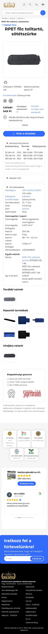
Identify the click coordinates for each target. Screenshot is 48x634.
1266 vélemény (24, 478)
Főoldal (5, 18)
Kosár (4, 597)
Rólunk (29, 594)
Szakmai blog (32, 622)
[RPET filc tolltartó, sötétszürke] (11, 101)
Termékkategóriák (10, 590)
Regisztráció (7, 601)
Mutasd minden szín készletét (37, 109)
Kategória (10, 196)
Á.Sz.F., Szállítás (32, 604)
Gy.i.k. (28, 619)
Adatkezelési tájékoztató (31, 610)
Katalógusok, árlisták (11, 608)
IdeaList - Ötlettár (9, 615)
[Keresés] (30, 4)
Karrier (29, 601)
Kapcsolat (30, 587)
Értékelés (30, 597)
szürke (25, 208)
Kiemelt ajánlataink (10, 612)
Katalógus (10, 190)
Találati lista (10, 25)
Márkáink (6, 604)
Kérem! (37, 559)
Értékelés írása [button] (27, 483)
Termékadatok (16, 187)
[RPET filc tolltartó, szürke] (5, 101)
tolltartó (26, 196)
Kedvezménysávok (19, 143)
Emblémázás (9, 95)
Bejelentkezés (8, 587)
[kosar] (36, 4)
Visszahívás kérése (34, 590)
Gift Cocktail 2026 (31, 190)
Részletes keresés (9, 594)
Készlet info (15, 178)
